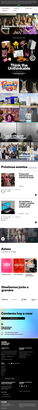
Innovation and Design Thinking (24, 354)
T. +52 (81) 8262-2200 (5, 394)
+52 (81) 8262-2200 (11, 332)
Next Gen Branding (22, 356)
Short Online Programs (23, 353)
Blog (2, 373)
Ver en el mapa (4, 392)
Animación (3, 357)
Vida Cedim (3, 372)
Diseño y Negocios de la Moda (6, 359)
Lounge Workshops (22, 357)
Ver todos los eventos (32, 167)
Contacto (15, 10)
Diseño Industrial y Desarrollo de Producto (8, 352)
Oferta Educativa (5, 8)
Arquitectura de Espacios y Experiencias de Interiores (9, 355)
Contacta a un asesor (10, 378)
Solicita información (13, 318)
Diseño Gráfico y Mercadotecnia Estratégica (9, 351)
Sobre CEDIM (3, 369)
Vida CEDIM (4, 10)
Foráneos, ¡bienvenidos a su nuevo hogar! (27, 154)
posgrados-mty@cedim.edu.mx (24, 391)
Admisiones (16, 8)
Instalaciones (3, 370)
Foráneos (3, 367)
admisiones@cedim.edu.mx (14, 334)
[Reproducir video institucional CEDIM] (3, 239)
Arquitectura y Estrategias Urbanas (7, 356)
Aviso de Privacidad (4, 408)
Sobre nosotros (29, 8)
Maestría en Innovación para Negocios (26, 351)
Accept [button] (19, 5)
